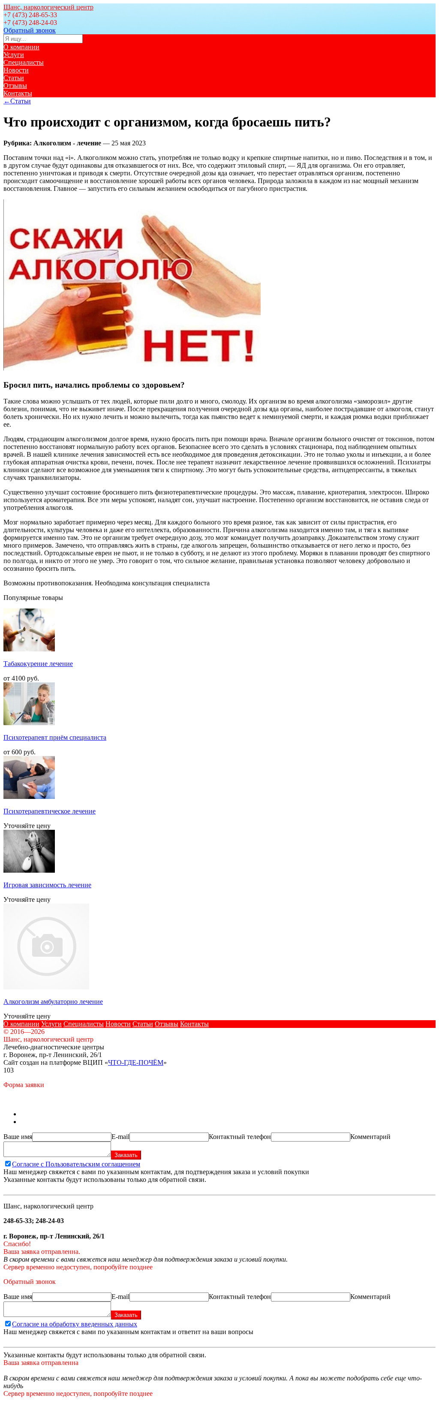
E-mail (120, 1136)
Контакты (17, 93)
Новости (16, 70)
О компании (21, 47)
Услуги (13, 54)
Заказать (126, 1155)
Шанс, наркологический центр (48, 7)
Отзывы (15, 85)
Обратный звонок (29, 30)
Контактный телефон (240, 1136)
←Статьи (17, 101)
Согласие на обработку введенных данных (74, 1324)
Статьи (13, 77)
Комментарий (370, 1136)
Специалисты (23, 62)
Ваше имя (17, 1136)
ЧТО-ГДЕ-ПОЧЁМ (135, 1062)
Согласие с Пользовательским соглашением (76, 1164)
